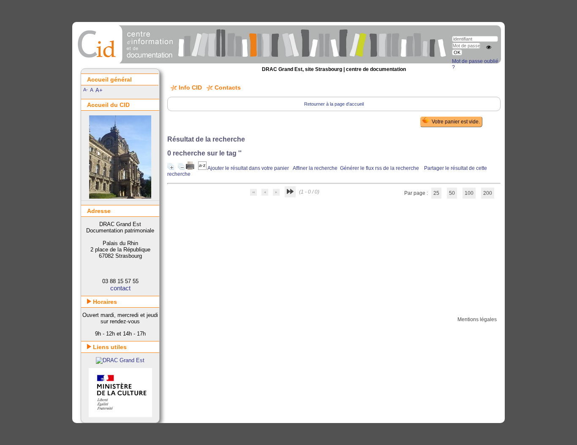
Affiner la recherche (315, 168)
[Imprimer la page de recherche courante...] (191, 168)
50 (452, 193)
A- (85, 89)
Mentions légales (477, 319)
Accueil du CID (108, 104)
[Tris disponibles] (202, 168)
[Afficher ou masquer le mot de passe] (488, 47)
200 (487, 193)
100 (469, 193)
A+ (99, 90)
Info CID (190, 87)
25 (436, 193)
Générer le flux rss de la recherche (379, 168)
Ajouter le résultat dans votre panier (248, 168)
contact (120, 288)
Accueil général (109, 79)
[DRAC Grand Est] (120, 360)
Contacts (228, 87)
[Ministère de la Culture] (120, 415)
